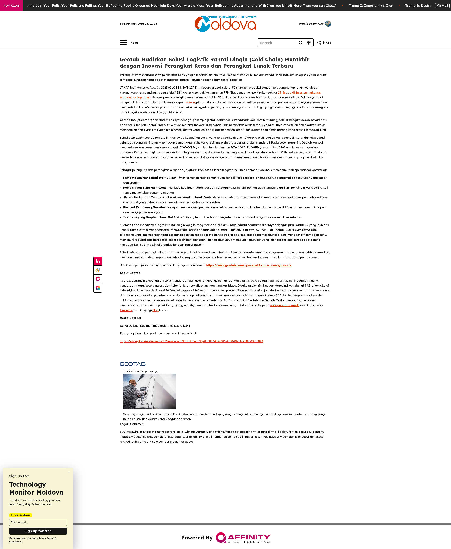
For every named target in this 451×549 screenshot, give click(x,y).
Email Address (20, 515)
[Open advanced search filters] (309, 43)
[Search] (300, 43)
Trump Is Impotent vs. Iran (371, 6)
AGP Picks (11, 5)
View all (442, 5)
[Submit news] (98, 261)
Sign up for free (38, 531)
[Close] (68, 472)
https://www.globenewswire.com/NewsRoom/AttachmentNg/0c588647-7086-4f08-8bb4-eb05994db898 (191, 341)
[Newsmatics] (98, 287)
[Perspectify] (98, 270)
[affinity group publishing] (98, 279)
